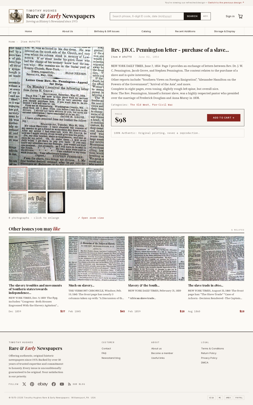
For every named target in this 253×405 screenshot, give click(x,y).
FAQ (104, 353)
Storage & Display (224, 31)
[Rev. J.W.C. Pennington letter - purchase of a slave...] (17, 179)
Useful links (158, 357)
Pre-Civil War (162, 104)
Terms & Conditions (212, 348)
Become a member (162, 353)
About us (156, 348)
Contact (106, 348)
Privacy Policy (209, 357)
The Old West (139, 104)
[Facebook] (54, 384)
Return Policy (208, 353)
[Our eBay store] (43, 384)
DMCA (204, 362)
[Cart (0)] (240, 16)
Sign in (230, 16)
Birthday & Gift (107, 31)
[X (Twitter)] (24, 384)
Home (28, 31)
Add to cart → (224, 117)
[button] (56, 106)
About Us (67, 31)
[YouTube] (61, 384)
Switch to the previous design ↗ (226, 2)
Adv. (206, 16)
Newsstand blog (111, 357)
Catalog (146, 31)
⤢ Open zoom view (91, 217)
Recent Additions (185, 31)
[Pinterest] (32, 384)
